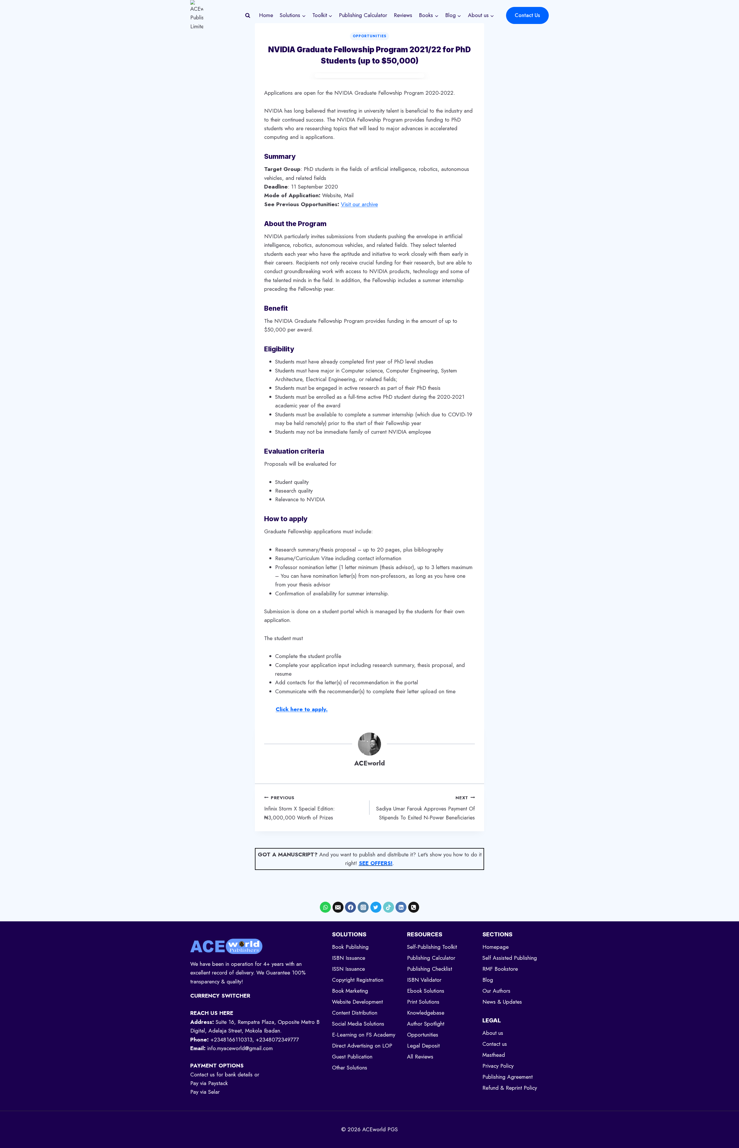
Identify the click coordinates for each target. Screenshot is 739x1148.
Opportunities (369, 36)
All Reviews (420, 1057)
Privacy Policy (498, 1066)
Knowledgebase (425, 1013)
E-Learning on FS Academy (363, 1035)
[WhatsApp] (325, 907)
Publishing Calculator (363, 15)
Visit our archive (359, 204)
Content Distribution (354, 1013)
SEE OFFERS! (376, 863)
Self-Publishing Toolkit (432, 947)
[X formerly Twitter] (375, 907)
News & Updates (502, 1002)
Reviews (403, 15)
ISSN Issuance (348, 969)
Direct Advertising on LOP (362, 1046)
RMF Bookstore (500, 969)
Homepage (495, 947)
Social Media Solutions (358, 1024)
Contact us (494, 1044)
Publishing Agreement (507, 1077)
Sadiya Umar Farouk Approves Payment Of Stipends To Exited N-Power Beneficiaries (425, 808)
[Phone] (413, 907)
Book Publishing (350, 947)
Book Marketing (350, 991)
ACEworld (369, 763)
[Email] (338, 907)
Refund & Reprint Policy (509, 1088)
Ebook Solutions (425, 991)
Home (266, 15)
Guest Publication (352, 1057)
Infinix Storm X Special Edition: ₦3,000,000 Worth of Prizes (299, 808)
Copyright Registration (357, 980)
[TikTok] (388, 907)
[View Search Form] (247, 15)
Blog (487, 980)
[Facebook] (350, 907)
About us (492, 1033)
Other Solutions (349, 1067)
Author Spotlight (425, 1024)
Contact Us (527, 15)
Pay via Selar (205, 1092)
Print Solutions (423, 1002)
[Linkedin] (400, 907)
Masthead (493, 1055)
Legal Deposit (423, 1046)
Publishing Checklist (429, 969)
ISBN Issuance (348, 958)
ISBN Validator (424, 980)
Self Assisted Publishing (509, 958)
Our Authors (496, 991)
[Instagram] (363, 907)
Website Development (357, 1002)
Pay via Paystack (209, 1083)
